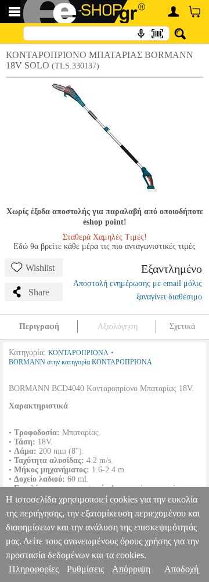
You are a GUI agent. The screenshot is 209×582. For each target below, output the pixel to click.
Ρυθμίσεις (85, 569)
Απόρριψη (131, 569)
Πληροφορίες (34, 569)
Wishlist (40, 268)
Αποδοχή (181, 569)
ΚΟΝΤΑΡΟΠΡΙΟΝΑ (78, 353)
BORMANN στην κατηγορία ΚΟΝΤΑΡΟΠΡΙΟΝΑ (80, 362)
